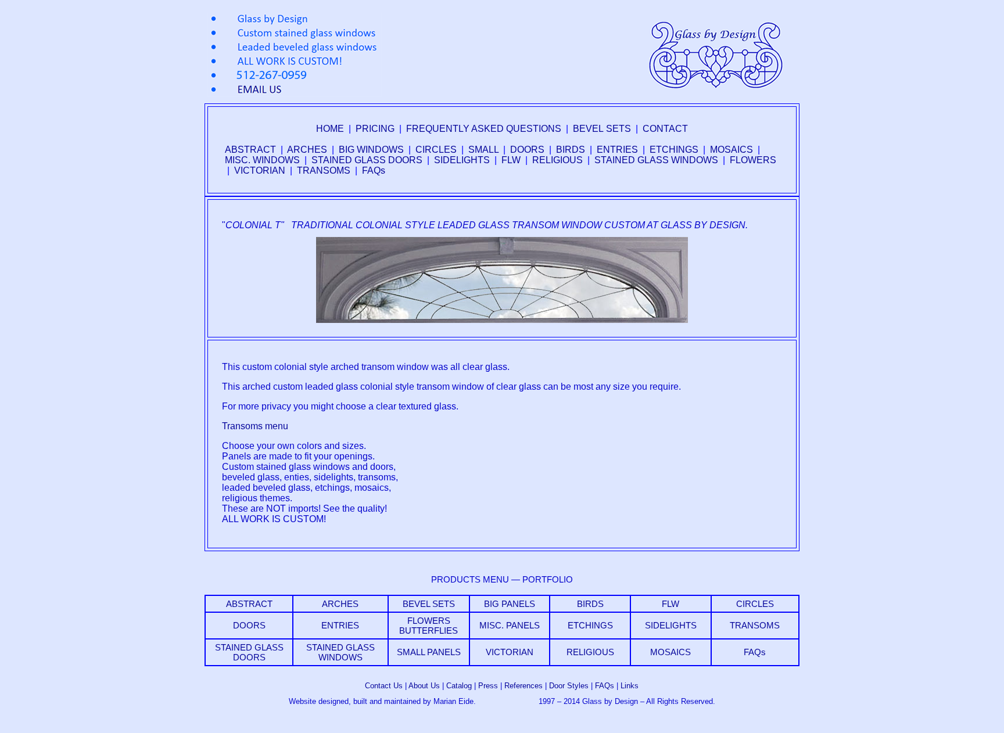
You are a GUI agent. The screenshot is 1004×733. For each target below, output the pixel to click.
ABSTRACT (250, 149)
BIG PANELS (509, 604)
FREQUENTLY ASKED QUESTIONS (483, 129)
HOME (330, 129)
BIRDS (570, 149)
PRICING (375, 129)
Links (630, 685)
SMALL (483, 149)
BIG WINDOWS (371, 149)
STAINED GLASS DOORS (366, 160)
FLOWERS (753, 160)
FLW (511, 160)
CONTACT (665, 129)
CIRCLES (436, 149)
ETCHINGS (674, 149)
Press (488, 685)
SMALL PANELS (429, 652)
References (523, 685)
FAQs (373, 170)
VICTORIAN (259, 170)
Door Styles (569, 685)
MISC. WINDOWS (262, 160)
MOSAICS (731, 149)
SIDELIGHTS (462, 160)
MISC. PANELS (509, 625)
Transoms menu (255, 426)
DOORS (527, 149)
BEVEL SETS (602, 129)
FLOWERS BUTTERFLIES (428, 625)
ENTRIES (617, 149)
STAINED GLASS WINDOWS (656, 160)
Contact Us (384, 685)
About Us (424, 685)
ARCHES (307, 149)
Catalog (459, 685)
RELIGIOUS (557, 160)
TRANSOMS (323, 170)
